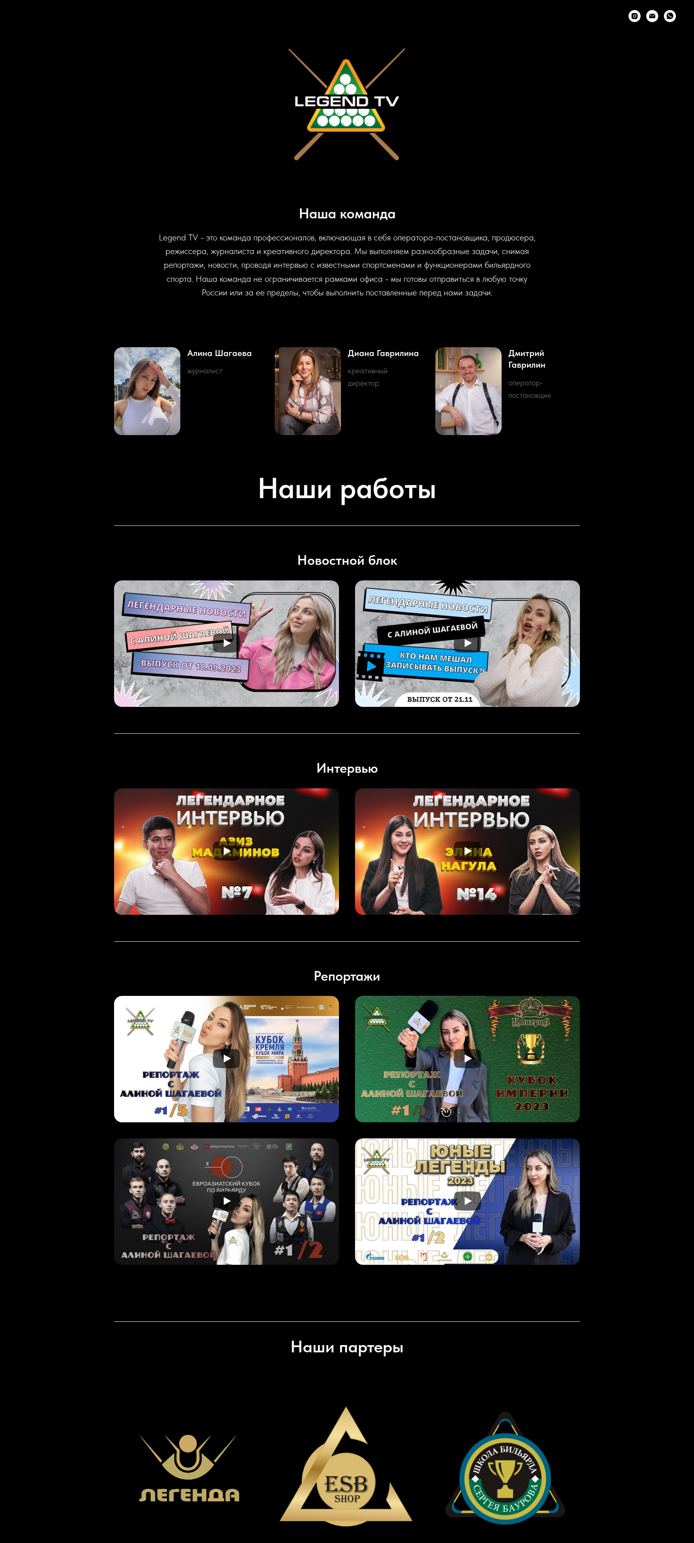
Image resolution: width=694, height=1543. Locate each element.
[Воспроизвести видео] (226, 643)
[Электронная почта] (652, 16)
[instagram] (635, 16)
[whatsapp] (670, 16)
